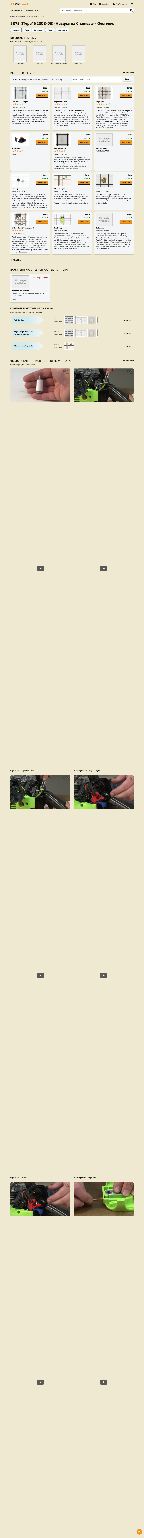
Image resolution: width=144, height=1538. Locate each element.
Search (127, 79)
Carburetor (100, 228)
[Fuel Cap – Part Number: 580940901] (21, 180)
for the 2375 (23, 73)
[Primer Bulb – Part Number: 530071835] (21, 140)
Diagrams (16, 30)
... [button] (63, 125)
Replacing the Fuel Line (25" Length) (87, 770)
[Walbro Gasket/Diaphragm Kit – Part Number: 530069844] (21, 219)
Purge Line (100, 101)
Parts (27, 30)
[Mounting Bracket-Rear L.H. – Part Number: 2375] (21, 281)
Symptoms (38, 30)
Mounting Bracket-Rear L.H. (22, 290)
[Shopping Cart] (132, 4)
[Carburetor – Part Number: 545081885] (105, 219)
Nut (97, 188)
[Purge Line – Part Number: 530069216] (105, 93)
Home (12, 16)
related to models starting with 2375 (41, 360)
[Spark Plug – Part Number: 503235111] (63, 219)
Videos (50, 30)
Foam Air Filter (101, 148)
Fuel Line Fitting (60, 148)
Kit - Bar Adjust (59, 188)
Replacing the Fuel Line (18, 1177)
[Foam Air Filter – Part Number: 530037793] (105, 140)
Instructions (62, 30)
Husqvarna (33, 16)
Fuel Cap (15, 188)
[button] (17, 10)
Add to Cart (42, 95)
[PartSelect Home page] (19, 4)
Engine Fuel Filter (60, 101)
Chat (94, 4)
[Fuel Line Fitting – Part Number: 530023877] (63, 140)
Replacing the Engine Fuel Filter (22, 770)
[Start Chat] (139, 1532)
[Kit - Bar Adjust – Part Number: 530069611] (63, 180)
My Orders (105, 4)
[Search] (131, 10)
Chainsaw (21, 16)
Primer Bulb (16, 148)
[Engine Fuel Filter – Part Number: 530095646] (63, 93)
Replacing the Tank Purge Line (85, 1177)
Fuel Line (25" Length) (20, 101)
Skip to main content (72, 69)
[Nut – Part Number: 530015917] (105, 180)
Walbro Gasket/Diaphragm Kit (23, 228)
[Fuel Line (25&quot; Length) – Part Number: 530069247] (21, 93)
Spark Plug (58, 228)
